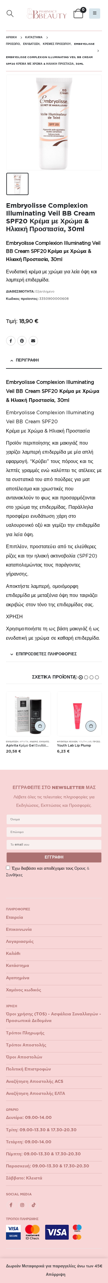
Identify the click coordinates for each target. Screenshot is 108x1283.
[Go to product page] (28, 713)
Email (33, 341)
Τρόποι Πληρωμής (25, 1033)
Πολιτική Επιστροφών (28, 1069)
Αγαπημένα (17, 978)
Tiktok (33, 1205)
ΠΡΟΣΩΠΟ (98, 742)
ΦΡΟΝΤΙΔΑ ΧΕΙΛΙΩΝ (67, 742)
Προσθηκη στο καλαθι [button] (39, 726)
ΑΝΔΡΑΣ (34, 742)
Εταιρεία (14, 917)
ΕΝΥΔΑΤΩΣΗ (12, 742)
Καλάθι (13, 954)
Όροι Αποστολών (24, 1057)
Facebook (11, 341)
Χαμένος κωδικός (23, 990)
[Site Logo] (47, 13)
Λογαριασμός (20, 942)
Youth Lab (85, 742)
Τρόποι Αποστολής (26, 1045)
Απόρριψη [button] (55, 1275)
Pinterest (22, 341)
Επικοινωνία (19, 929)
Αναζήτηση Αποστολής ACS (34, 1082)
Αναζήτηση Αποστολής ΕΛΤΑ (35, 1094)
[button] (10, 13)
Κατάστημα (17, 966)
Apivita (24, 742)
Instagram (22, 1205)
